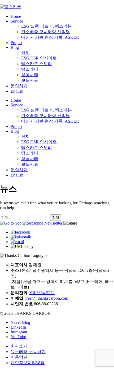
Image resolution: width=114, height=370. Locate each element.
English (17, 91)
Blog (15, 47)
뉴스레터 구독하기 (28, 351)
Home (16, 16)
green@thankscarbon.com (46, 298)
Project (16, 42)
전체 (25, 52)
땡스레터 (29, 69)
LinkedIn (18, 327)
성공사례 (29, 74)
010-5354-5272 (42, 292)
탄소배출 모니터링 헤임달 (45, 31)
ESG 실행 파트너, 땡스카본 (46, 26)
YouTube (18, 336)
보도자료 (29, 80)
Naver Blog (20, 322)
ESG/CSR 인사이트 (39, 58)
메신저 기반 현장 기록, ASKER (50, 37)
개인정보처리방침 (28, 362)
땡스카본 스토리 (36, 63)
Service (17, 21)
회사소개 (19, 346)
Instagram (19, 332)
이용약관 (19, 357)
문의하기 (19, 86)
